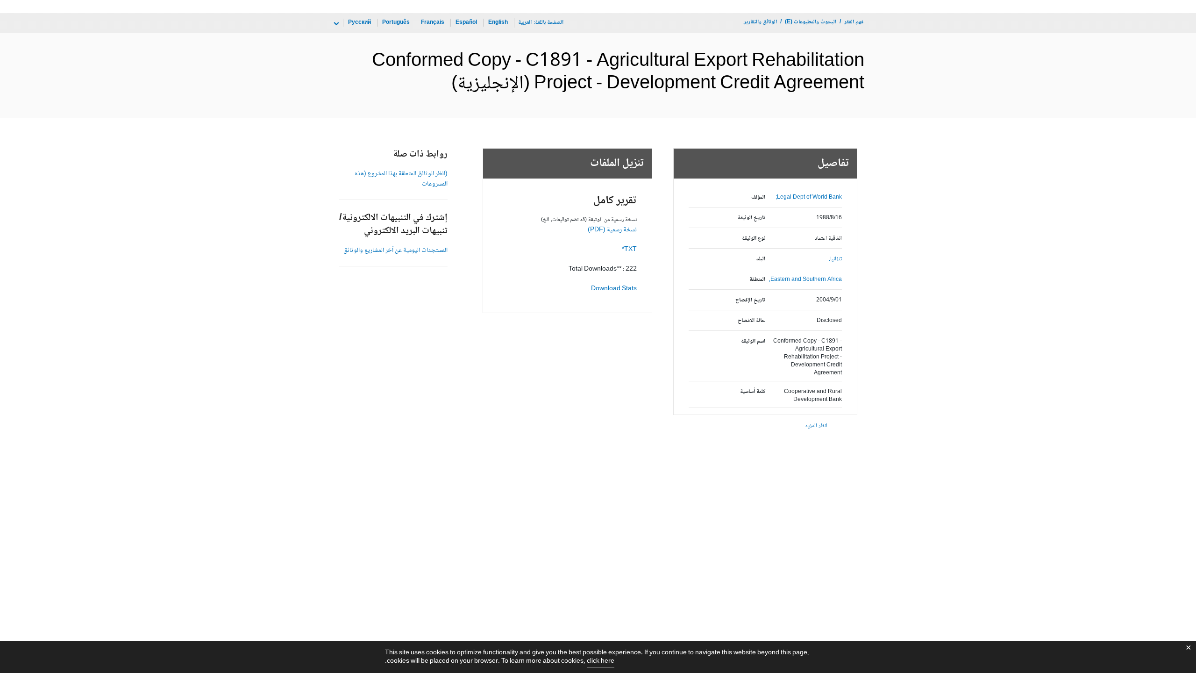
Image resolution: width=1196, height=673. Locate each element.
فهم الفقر (853, 22)
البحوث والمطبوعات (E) (810, 22)
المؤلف (758, 197)
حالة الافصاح (751, 321)
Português (396, 23)
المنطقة (757, 280)
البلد (760, 259)
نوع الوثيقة (753, 239)
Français (432, 23)
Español (466, 23)
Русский (359, 23)
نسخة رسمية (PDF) (612, 230)
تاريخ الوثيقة (751, 218)
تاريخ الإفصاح (750, 300)
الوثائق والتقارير (760, 22)
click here (600, 661)
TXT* (629, 249)
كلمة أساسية (752, 392)
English (498, 23)
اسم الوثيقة (753, 341)
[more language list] (335, 24)
